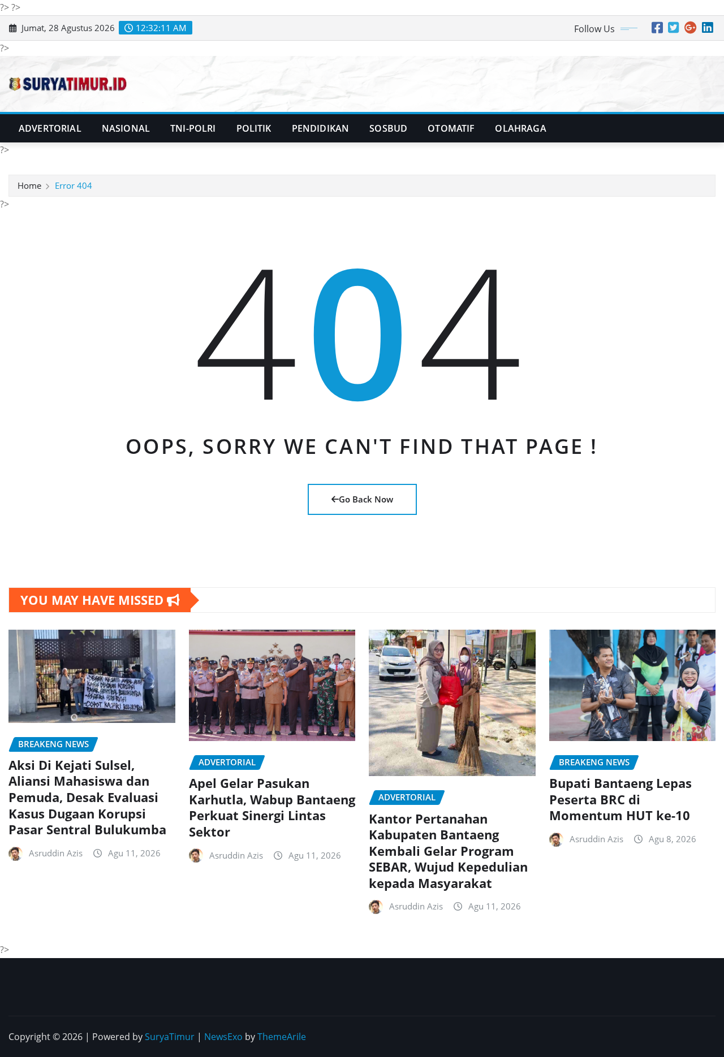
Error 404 (73, 185)
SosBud (388, 128)
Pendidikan (321, 128)
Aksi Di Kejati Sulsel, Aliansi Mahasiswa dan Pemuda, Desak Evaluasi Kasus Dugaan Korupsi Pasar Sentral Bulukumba (87, 797)
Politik (254, 128)
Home (29, 185)
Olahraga (520, 128)
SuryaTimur (170, 1036)
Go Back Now (366, 499)
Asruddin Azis (56, 853)
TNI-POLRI (193, 128)
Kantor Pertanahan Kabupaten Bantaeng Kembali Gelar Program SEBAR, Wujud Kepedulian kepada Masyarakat (448, 850)
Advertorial (50, 128)
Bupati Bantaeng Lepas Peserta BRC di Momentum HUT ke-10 (620, 799)
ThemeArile (281, 1036)
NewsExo (223, 1036)
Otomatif (451, 128)
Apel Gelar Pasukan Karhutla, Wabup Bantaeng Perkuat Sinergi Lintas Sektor (272, 807)
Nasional (126, 128)
